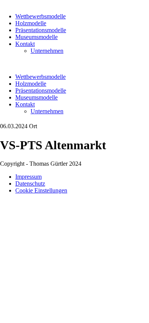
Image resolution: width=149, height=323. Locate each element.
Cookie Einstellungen (41, 190)
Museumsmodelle (36, 37)
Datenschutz (30, 183)
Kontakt (25, 44)
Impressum (28, 176)
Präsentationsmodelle (40, 30)
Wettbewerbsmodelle (40, 16)
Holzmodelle (30, 23)
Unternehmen (47, 50)
